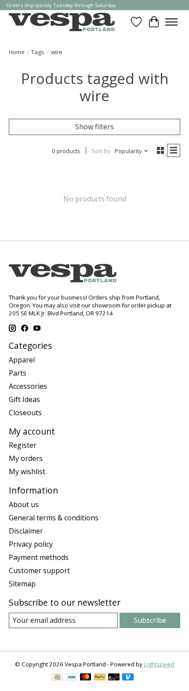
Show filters (94, 127)
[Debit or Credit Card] (114, 677)
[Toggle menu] (171, 22)
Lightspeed (159, 664)
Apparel (22, 360)
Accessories (28, 386)
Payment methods (39, 557)
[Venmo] (128, 677)
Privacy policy (31, 544)
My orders (26, 458)
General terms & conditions (53, 518)
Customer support (39, 570)
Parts (17, 373)
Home (17, 52)
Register (22, 445)
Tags (37, 52)
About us (24, 504)
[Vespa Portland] (62, 22)
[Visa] (71, 677)
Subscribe (150, 620)
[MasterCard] (85, 677)
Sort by (100, 151)
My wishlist (27, 471)
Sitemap (22, 584)
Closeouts (25, 412)
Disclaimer (26, 531)
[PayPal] (99, 677)
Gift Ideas (24, 399)
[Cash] (57, 677)
